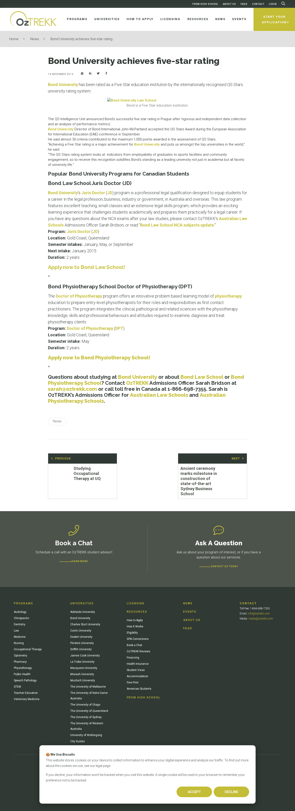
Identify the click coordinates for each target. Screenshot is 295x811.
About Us (229, 4)
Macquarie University (83, 668)
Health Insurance (138, 663)
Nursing (19, 643)
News (34, 39)
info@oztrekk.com (259, 613)
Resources (137, 611)
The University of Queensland (89, 711)
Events (189, 611)
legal (99, 766)
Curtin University (80, 630)
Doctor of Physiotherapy (79, 296)
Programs (23, 603)
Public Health (22, 674)
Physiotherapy (23, 668)
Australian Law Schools (159, 395)
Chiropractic (21, 618)
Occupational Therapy (28, 649)
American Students (139, 688)
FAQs (244, 4)
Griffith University (81, 649)
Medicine (20, 636)
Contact (258, 4)
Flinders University (82, 643)
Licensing (136, 603)
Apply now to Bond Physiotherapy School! (99, 358)
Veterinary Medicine (26, 699)
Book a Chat (134, 645)
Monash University (82, 674)
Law (16, 630)
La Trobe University (82, 661)
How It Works (135, 626)
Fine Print (133, 682)
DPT (119, 328)
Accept (194, 792)
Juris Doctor (93, 192)
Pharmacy (20, 661)
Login (273, 4)
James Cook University (85, 655)
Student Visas (136, 670)
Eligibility (132, 632)
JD (109, 192)
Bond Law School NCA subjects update (177, 225)
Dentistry (19, 624)
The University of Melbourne (88, 686)
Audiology (20, 612)
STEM (17, 686)
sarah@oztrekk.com (72, 389)
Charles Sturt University (85, 624)
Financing (133, 657)
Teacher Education (26, 693)
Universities (82, 603)
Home (14, 39)
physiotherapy (228, 296)
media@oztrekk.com (260, 618)
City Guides (77, 741)
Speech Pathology (25, 680)
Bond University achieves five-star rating (81, 39)
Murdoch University (82, 680)
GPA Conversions (138, 639)
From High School (205, 4)
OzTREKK (137, 383)
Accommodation (137, 676)
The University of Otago (85, 704)
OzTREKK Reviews (138, 651)
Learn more (79, 561)
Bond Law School (201, 377)
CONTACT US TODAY (224, 566)
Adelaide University (82, 612)
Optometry (20, 655)
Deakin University (81, 636)
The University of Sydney (86, 717)
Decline (231, 792)
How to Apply (135, 620)
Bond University (63, 84)
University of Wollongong (86, 735)
